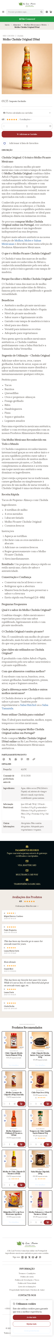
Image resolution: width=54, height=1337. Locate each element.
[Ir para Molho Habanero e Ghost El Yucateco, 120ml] (40, 1199)
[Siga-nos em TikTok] (36, 1257)
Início (7, 25)
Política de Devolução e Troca (27, 1280)
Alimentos (17, 25)
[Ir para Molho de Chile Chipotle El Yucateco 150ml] (13, 1158)
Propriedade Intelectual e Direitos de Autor (27, 1290)
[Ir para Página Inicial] (27, 4)
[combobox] (25, 11)
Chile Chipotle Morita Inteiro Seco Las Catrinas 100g (40, 1055)
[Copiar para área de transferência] (34, 759)
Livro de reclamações (27, 1286)
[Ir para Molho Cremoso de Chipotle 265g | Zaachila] (13, 1079)
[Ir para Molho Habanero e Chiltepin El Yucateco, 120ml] (13, 1118)
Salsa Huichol (28, 705)
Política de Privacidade (27, 1283)
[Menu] (3, 12)
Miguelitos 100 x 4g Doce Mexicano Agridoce (13, 1213)
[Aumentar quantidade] (50, 126)
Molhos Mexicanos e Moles (35, 25)
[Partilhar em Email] (28, 759)
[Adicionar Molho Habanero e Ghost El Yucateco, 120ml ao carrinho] (48, 1222)
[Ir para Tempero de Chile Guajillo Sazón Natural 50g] (40, 1118)
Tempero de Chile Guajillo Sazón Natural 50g (40, 1132)
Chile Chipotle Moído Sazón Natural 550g (14, 1054)
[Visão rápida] (5, 1043)
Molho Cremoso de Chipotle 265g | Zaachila (14, 1093)
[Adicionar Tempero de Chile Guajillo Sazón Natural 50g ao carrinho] (48, 1144)
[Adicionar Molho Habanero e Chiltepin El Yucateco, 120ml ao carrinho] (21, 1144)
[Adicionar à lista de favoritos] (5, 1038)
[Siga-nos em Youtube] (33, 1257)
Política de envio (27, 1277)
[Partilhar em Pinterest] (22, 759)
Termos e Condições (27, 1273)
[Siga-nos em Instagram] (22, 1257)
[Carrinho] (51, 12)
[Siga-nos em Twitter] (29, 1257)
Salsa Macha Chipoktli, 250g (40, 1173)
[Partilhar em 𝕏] (10, 759)
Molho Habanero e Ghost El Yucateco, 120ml (40, 1213)
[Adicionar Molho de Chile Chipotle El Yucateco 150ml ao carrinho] (21, 1185)
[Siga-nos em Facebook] (26, 1257)
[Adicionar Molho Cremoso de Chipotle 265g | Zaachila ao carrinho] (21, 1103)
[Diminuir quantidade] (4, 126)
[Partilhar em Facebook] (4, 759)
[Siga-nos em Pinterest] (40, 1257)
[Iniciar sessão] (47, 12)
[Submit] (41, 11)
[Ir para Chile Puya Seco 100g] (40, 1079)
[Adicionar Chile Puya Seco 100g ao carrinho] (48, 1103)
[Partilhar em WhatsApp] (16, 759)
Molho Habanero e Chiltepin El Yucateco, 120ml (14, 1133)
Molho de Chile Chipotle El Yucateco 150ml (14, 1173)
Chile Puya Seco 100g (40, 1092)
